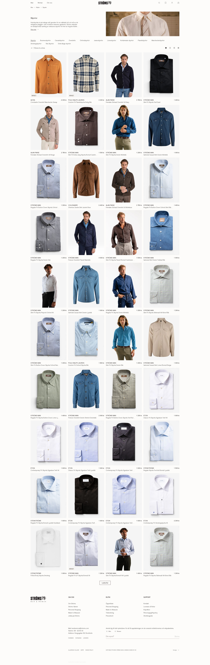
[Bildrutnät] (178, 48)
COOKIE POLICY (89, 650)
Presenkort (109, 616)
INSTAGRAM (78, 638)
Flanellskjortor (142, 40)
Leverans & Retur (149, 607)
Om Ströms (72, 604)
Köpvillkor (147, 610)
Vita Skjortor (50, 44)
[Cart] (178, 3)
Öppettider (109, 604)
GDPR (82, 650)
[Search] (159, 3)
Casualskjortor (59, 40)
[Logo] (105, 2)
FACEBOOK (71, 638)
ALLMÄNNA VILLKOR (73, 650)
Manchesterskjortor (158, 40)
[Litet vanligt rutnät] (174, 48)
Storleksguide (148, 616)
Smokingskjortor (36, 44)
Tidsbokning (110, 613)
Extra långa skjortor (64, 44)
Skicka (177, 636)
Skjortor (45, 7)
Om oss (49, 3)
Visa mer (33, 29)
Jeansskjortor (98, 40)
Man (32, 3)
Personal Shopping (74, 610)
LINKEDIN (85, 638)
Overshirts (72, 40)
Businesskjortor (45, 40)
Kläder (38, 7)
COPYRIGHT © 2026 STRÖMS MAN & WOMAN (117, 650)
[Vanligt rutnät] (170, 48)
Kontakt (146, 604)
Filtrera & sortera (39, 48)
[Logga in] (172, 3)
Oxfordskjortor (85, 40)
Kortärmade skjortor (127, 40)
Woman (40, 3)
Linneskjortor (111, 40)
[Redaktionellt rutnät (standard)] (166, 48)
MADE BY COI (132, 650)
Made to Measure (74, 613)
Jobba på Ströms (74, 616)
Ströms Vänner (73, 607)
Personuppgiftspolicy (151, 613)
